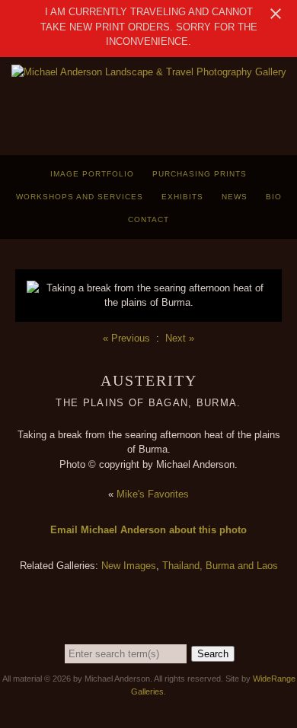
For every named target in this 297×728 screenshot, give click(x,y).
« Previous (126, 338)
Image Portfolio (92, 174)
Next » (179, 338)
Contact (148, 219)
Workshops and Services (79, 196)
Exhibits (182, 196)
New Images (128, 565)
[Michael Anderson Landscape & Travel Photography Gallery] (148, 72)
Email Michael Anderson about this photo (148, 530)
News (235, 196)
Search (212, 654)
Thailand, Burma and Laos (220, 565)
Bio (274, 196)
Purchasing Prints (199, 174)
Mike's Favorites (153, 494)
